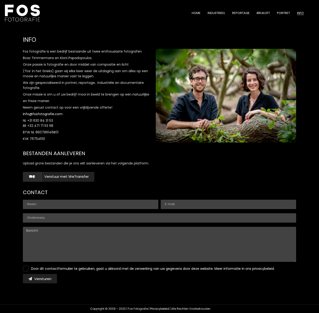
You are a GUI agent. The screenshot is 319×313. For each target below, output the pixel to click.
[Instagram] (226, 308)
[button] (58, 177)
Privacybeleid (159, 309)
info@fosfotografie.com (43, 114)
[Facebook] (217, 308)
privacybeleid (263, 268)
